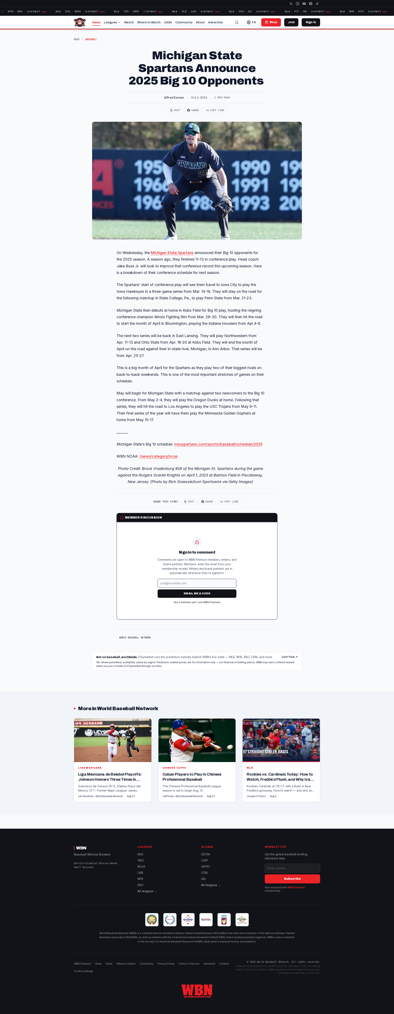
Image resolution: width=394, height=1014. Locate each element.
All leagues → (147, 891)
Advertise (215, 22)
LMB (140, 872)
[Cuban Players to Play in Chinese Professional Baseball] (197, 760)
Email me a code (197, 593)
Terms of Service (189, 963)
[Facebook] (311, 4)
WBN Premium (296, 887)
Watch (129, 22)
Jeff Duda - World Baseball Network (183, 796)
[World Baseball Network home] (197, 991)
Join (291, 22)
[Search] (236, 22)
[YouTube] (304, 4)
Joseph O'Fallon (256, 796)
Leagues (110, 22)
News (96, 22)
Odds (168, 22)
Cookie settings (83, 971)
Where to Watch (149, 22)
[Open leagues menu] (119, 22)
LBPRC (205, 866)
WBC (140, 860)
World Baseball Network (135, 637)
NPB (140, 879)
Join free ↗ (289, 657)
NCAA (141, 866)
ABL (203, 879)
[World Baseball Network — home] (80, 22)
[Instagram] (297, 4)
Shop (98, 963)
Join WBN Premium (208, 602)
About (200, 22)
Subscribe (292, 878)
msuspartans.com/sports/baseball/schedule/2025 (218, 444)
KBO (140, 885)
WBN (81, 848)
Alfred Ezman (174, 97)
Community (183, 22)
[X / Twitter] (291, 4)
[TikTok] (317, 4)
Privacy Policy (166, 963)
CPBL (204, 872)
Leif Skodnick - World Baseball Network (100, 796)
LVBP (204, 860)
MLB (140, 854)
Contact (224, 963)
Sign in (311, 22)
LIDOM (205, 854)
